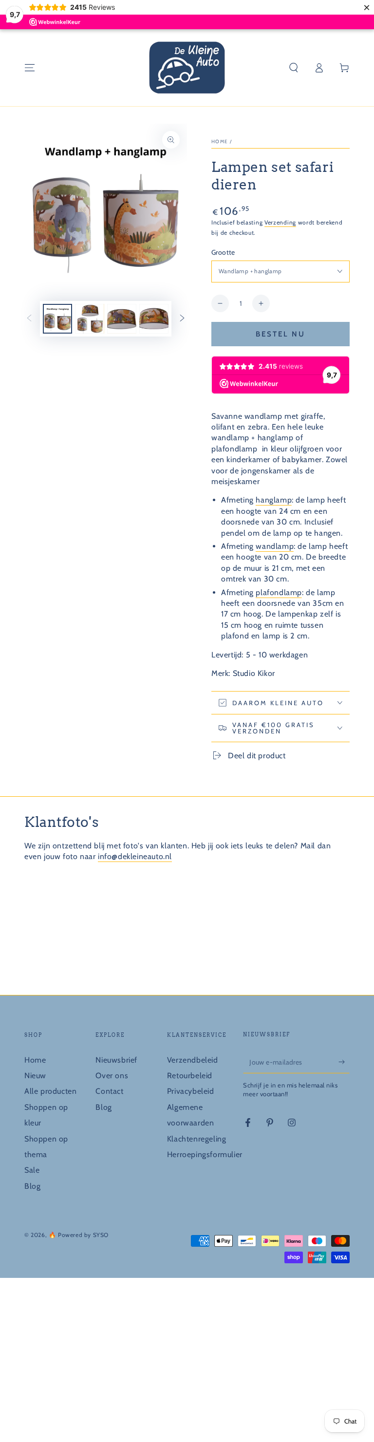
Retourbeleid (189, 1075)
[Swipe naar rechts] (182, 319)
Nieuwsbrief (116, 1060)
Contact (109, 1091)
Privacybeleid (190, 1091)
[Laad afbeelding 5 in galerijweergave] (153, 319)
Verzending (280, 222)
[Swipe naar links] (29, 319)
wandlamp (275, 546)
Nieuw (35, 1075)
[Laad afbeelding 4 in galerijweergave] (121, 319)
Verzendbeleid (192, 1060)
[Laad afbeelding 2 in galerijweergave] (89, 319)
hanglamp (274, 500)
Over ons (111, 1075)
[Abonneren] (344, 1062)
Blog (32, 1186)
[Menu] (29, 67)
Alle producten (50, 1091)
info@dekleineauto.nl (135, 856)
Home (219, 141)
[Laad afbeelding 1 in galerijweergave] (57, 319)
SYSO (101, 1234)
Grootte (223, 252)
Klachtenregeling (196, 1138)
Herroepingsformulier (205, 1154)
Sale (31, 1170)
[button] (293, 67)
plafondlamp (279, 592)
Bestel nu (280, 334)
